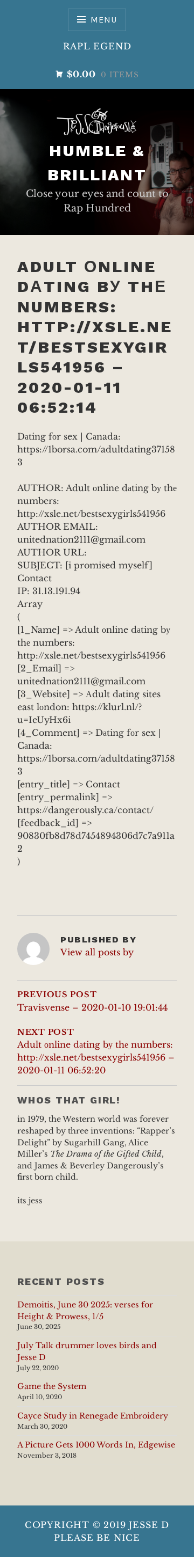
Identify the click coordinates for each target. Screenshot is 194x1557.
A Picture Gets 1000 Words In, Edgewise (96, 1445)
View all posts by (97, 952)
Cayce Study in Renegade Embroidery (92, 1416)
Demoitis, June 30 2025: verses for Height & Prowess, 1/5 (85, 1310)
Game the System (51, 1386)
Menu (103, 19)
